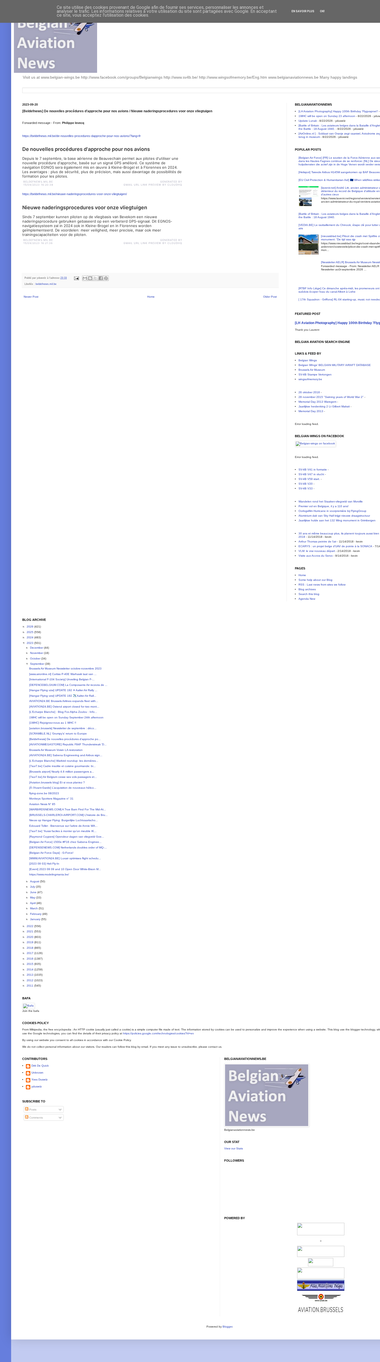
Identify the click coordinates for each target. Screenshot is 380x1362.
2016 (30, 958)
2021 (30, 931)
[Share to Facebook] (100, 278)
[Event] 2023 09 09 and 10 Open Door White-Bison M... (65, 869)
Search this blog (308, 594)
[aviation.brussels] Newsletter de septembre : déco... (63, 728)
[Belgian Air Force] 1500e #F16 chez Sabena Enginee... (65, 841)
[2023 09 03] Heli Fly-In (44, 863)
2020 (30, 936)
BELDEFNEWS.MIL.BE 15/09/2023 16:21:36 (38, 241)
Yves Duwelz (39, 1079)
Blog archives (307, 589)
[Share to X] (95, 278)
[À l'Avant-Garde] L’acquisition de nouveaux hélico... (62, 787)
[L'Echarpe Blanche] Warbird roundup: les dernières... (63, 760)
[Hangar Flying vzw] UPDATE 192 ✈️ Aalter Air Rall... (62, 695)
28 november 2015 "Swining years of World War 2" (331, 397)
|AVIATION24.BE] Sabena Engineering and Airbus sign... (65, 755)
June (33, 892)
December (37, 647)
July (33, 886)
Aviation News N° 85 (42, 804)
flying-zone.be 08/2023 (44, 793)
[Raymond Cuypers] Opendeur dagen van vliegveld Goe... (66, 836)
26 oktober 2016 (309, 392)
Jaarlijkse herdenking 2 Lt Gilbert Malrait (324, 406)
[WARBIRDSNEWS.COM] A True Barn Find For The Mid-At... (67, 809)
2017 (30, 953)
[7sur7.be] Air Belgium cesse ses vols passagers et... (63, 776)
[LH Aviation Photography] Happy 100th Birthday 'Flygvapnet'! (338, 111)
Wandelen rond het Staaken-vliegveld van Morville (330, 501)
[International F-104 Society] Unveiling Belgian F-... (62, 679)
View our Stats (233, 1148)
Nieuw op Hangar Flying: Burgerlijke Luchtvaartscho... (63, 820)
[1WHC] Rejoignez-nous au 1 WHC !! (52, 722)
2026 (30, 626)
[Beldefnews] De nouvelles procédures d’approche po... (65, 739)
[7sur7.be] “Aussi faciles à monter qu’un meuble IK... (63, 831)
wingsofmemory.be (310, 379)
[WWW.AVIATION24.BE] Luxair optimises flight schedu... (65, 858)
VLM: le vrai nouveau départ (316, 550)
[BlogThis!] (90, 278)
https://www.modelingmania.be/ (49, 874)
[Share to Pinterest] (106, 278)
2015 (30, 963)
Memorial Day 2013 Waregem (317, 401)
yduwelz (36, 1086)
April (33, 903)
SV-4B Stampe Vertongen (315, 374)
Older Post (270, 296)
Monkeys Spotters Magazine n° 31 (51, 798)
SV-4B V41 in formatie (312, 469)
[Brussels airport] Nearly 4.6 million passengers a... (61, 771)
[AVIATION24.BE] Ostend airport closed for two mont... (64, 706)
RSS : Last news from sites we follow (322, 584)
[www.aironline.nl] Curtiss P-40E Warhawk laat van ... (63, 674)
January (35, 919)
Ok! (322, 11)
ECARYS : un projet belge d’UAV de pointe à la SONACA (335, 546)
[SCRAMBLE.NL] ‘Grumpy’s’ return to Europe (58, 733)
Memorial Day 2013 (310, 411)
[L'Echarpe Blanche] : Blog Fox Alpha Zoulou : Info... (63, 711)
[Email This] (85, 278)
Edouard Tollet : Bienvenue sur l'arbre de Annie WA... (63, 825)
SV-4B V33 (305, 488)
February (36, 913)
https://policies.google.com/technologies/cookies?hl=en (158, 1033)
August (35, 881)
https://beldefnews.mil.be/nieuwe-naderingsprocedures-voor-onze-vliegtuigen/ (74, 194)
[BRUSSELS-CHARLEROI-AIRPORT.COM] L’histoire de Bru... (68, 814)
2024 (30, 637)
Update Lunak (307, 120)
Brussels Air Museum (311, 369)
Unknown (37, 1072)
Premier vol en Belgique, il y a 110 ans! (323, 506)
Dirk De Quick (40, 1065)
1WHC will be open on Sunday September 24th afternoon (66, 717)
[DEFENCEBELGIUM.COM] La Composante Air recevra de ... (68, 684)
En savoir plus (303, 11)
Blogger (227, 1326)
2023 (30, 642)
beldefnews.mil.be (46, 284)
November (37, 652)
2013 (30, 974)
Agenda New (306, 598)
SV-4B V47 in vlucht (311, 474)
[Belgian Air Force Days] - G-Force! (51, 852)
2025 (30, 632)
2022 (30, 926)
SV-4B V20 (305, 483)
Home (151, 296)
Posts (32, 1109)
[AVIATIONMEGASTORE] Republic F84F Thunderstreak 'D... (68, 744)
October (35, 658)
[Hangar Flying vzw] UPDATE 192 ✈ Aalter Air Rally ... (63, 690)
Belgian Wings (307, 360)
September (37, 663)
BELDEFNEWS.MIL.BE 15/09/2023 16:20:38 (39, 183)
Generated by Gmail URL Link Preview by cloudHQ (153, 183)
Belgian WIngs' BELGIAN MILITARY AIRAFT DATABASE (334, 365)
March (34, 908)
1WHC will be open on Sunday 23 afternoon (326, 116)
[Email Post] (76, 278)
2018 (30, 947)
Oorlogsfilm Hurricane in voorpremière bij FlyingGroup (332, 510)
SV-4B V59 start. (309, 478)
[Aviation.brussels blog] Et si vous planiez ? (57, 782)
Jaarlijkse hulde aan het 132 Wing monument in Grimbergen (337, 520)
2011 (30, 985)
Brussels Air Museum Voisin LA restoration (56, 749)
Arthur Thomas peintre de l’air (317, 541)
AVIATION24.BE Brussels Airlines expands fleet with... (63, 701)
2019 (30, 942)
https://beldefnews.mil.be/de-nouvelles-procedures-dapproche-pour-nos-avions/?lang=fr (81, 136)
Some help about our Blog (315, 579)
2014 (30, 969)
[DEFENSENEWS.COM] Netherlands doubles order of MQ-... (68, 847)
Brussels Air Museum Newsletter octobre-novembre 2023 (65, 668)
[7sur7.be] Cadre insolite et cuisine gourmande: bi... (62, 766)
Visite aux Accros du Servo (315, 555)
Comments (35, 1117)
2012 (30, 980)
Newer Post (31, 296)
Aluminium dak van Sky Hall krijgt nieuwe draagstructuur (334, 515)
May (33, 897)
